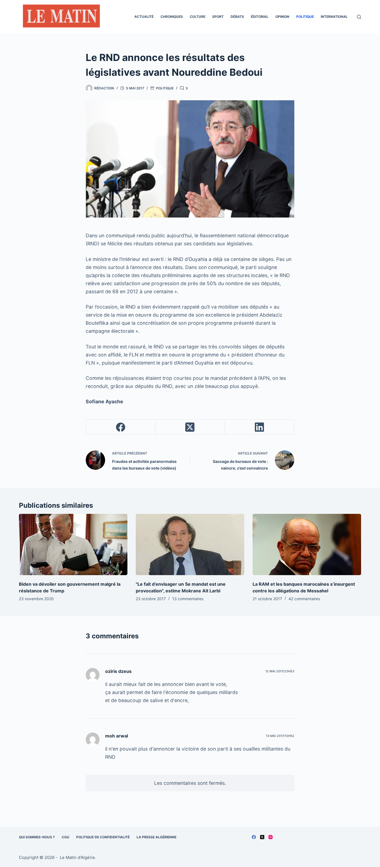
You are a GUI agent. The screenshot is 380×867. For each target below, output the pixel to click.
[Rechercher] (359, 17)
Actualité (144, 16)
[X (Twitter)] (190, 427)
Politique (305, 16)
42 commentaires (304, 598)
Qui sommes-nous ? (37, 837)
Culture (197, 16)
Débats (237, 16)
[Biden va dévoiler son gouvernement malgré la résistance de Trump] (73, 544)
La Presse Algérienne (156, 837)
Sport (218, 16)
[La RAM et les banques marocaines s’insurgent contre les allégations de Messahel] (307, 544)
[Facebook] (121, 427)
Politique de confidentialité (103, 837)
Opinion (282, 16)
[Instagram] (270, 837)
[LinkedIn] (259, 427)
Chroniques (172, 16)
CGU (65, 837)
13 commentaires (187, 598)
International (334, 16)
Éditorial (259, 16)
